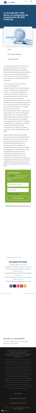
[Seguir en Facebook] (11, 286)
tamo (9, 49)
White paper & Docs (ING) (18, 398)
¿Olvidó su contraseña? (13, 193)
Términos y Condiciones (21, 356)
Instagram (18, 275)
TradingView (24, 264)
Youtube (28, 281)
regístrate (12, 175)
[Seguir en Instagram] (18, 286)
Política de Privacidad (22, 354)
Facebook (29, 267)
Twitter (21, 271)
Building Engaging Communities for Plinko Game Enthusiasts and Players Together (16, 231)
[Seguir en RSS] (25, 286)
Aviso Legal (8, 354)
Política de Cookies (13, 355)
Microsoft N (11, 237)
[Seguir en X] (14, 286)
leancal (12, 235)
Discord (20, 279)
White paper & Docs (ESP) (18, 403)
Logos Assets (18, 393)
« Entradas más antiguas (13, 257)
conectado (21, 341)
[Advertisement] (18, 315)
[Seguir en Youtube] (21, 286)
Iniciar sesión (18, 198)
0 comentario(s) (13, 59)
